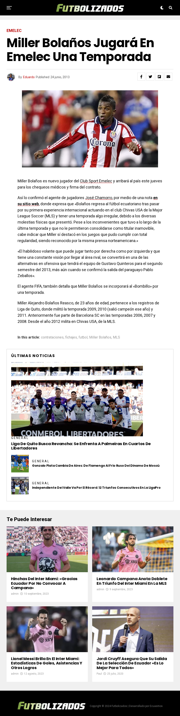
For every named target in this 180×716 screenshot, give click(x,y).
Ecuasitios (156, 706)
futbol (83, 337)
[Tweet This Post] (150, 77)
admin (15, 593)
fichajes (71, 337)
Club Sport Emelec (96, 181)
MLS (116, 337)
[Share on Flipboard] (159, 77)
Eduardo (29, 77)
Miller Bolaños (100, 337)
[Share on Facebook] (141, 77)
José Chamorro (98, 197)
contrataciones (52, 337)
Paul (99, 673)
